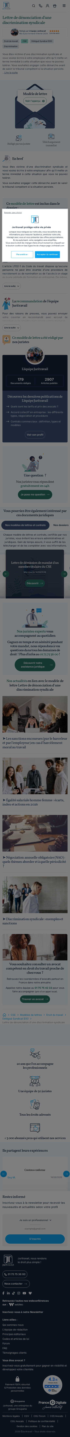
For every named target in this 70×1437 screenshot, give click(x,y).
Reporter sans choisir (13, 213)
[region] (35, 235)
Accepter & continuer (47, 254)
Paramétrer (22, 254)
